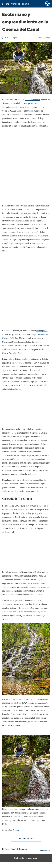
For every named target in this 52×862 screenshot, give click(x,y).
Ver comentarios (26, 838)
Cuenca (16, 830)
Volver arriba (45, 850)
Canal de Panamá (32, 99)
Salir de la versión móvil (26, 858)
